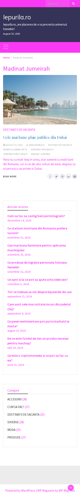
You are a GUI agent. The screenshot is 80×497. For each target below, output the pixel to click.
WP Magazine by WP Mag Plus (56, 490)
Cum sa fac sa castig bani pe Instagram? (36, 216)
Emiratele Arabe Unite (15, 149)
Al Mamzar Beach (35, 145)
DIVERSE (13, 422)
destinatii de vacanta (60, 145)
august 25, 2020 (14, 145)
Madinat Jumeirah (40, 154)
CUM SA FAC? (15, 407)
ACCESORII (14, 399)
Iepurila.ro (17, 17)
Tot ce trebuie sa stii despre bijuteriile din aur (39, 292)
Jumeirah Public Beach (15, 154)
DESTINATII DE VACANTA (19, 130)
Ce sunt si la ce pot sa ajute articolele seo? (37, 279)
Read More (10, 176)
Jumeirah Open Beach (42, 149)
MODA (11, 430)
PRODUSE (14, 437)
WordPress (28, 490)
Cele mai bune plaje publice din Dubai (35, 137)
